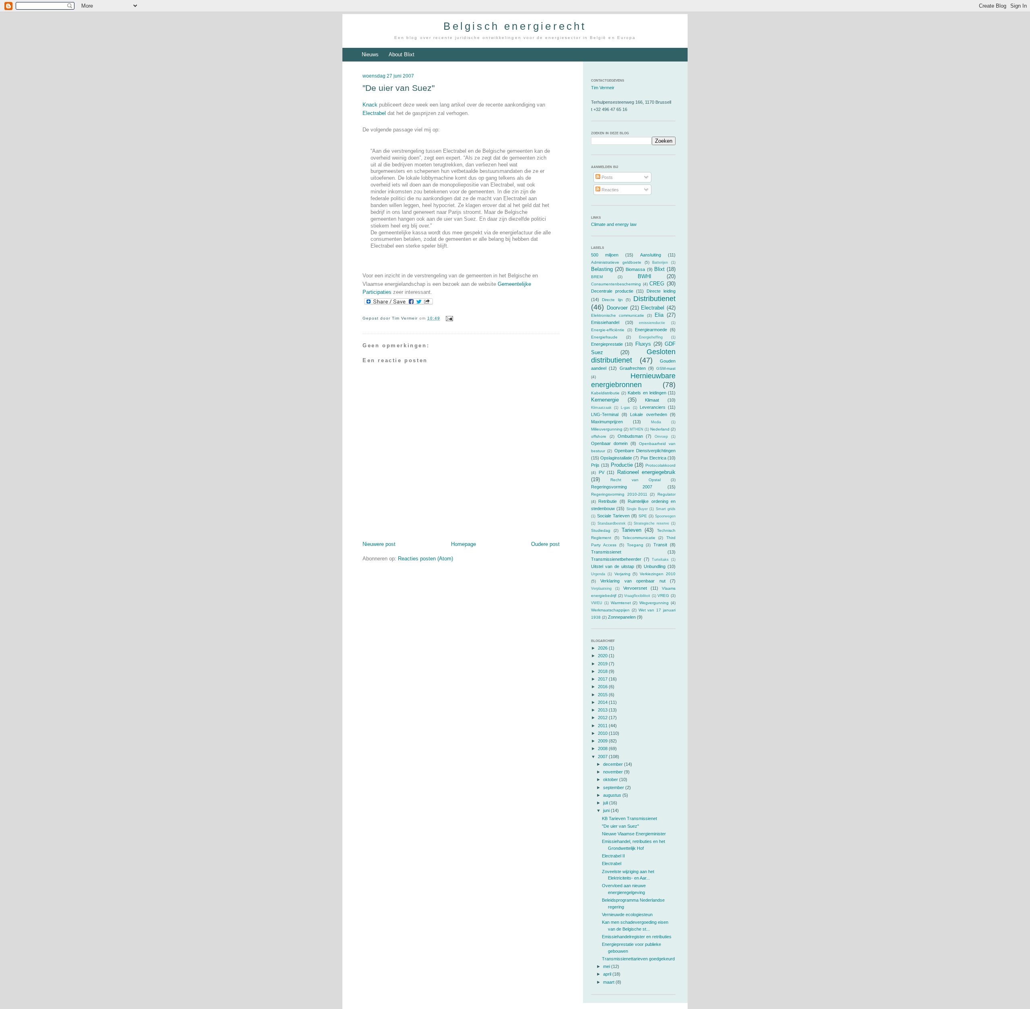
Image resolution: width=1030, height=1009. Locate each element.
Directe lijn (612, 299)
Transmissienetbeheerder (616, 559)
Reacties (609, 189)
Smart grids (666, 509)
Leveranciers (652, 407)
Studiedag (600, 530)
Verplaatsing (601, 589)
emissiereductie (652, 323)
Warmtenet (621, 603)
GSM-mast (666, 368)
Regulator (666, 494)
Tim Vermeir (602, 87)
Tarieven (631, 530)
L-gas (625, 408)
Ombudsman (630, 436)
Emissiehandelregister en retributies (637, 936)
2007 (603, 756)
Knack (370, 105)
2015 (603, 694)
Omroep (661, 437)
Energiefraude (604, 337)
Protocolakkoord (660, 465)
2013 (603, 710)
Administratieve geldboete (616, 262)
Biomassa (635, 269)
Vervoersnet (635, 588)
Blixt (659, 269)
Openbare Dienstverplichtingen (645, 450)
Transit (660, 544)
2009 (603, 740)
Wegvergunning (654, 603)
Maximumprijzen (607, 421)
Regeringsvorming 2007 (621, 486)
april (607, 974)
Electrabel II (613, 855)
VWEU (596, 603)
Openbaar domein (609, 443)
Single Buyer (637, 509)
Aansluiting (650, 254)
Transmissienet (606, 552)
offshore (598, 436)
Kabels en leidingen (647, 392)
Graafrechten (633, 368)
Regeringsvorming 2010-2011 (619, 494)
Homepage (463, 544)
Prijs (595, 465)
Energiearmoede (651, 329)
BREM (597, 277)
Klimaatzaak (601, 408)
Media (656, 422)
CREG (656, 284)
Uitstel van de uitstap (612, 566)
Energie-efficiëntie (607, 330)
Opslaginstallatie (616, 457)
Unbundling (654, 566)
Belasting (602, 269)
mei (607, 966)
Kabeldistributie (605, 393)
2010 (603, 733)
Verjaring (622, 574)
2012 (603, 717)
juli (606, 802)
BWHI (644, 276)
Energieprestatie (607, 344)
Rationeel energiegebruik (646, 472)
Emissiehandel (605, 322)
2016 (603, 686)
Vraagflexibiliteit (637, 596)
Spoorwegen (665, 516)
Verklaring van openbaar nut (632, 580)
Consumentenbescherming (616, 284)
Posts (606, 177)
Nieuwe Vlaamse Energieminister (634, 833)
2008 (603, 748)
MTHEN (636, 429)
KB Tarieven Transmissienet (629, 818)
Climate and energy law (614, 224)
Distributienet (654, 299)
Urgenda (598, 574)
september (614, 787)
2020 (603, 655)
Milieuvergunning (606, 429)
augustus (612, 795)
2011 (603, 725)
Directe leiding (661, 291)
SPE (643, 516)
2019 (603, 663)
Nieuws (370, 54)
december (613, 764)
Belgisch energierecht (514, 26)
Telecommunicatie (638, 537)
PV (601, 472)
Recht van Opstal (635, 480)
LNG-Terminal (604, 414)
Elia (659, 315)
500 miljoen (604, 254)
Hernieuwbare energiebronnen (633, 380)
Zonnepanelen (622, 617)
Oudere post (545, 544)
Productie (622, 465)
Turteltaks (660, 560)
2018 (603, 671)
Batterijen (660, 262)
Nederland (660, 429)
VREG (663, 595)
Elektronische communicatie (617, 315)
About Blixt (401, 54)
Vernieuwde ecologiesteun (627, 914)
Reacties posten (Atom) (425, 559)
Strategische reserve (651, 523)
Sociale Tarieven (613, 515)
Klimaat (652, 400)
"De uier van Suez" (399, 87)
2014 (603, 702)
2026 (603, 648)
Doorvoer (617, 308)
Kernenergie (605, 400)
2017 (603, 679)
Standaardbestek (611, 523)
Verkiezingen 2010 (658, 574)
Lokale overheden (648, 414)
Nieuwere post (379, 544)
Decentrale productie (612, 291)
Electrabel (374, 113)
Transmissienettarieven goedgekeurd (638, 958)
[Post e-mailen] (448, 318)
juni (607, 810)
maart (609, 982)
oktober (611, 779)
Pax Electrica (653, 457)
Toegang (635, 545)
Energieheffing (651, 337)
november (613, 771)
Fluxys (643, 344)
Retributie (607, 501)
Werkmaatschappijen (610, 610)
